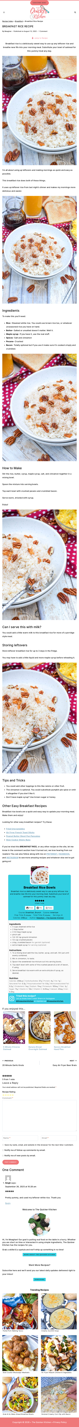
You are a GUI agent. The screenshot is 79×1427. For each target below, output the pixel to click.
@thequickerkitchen (25, 1001)
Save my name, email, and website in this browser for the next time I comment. (39, 1145)
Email (45, 1138)
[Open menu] (4, 12)
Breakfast (19, 21)
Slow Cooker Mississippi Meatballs (16, 1372)
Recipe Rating (8, 1092)
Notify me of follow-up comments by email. (24, 1150)
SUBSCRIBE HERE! (39, 2)
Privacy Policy (60, 1422)
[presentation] (20, 1311)
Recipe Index (7, 21)
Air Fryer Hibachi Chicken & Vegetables (56, 1372)
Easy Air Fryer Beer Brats (65, 1063)
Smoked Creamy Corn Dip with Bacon (55, 1414)
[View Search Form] (75, 12)
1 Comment (43, 31)
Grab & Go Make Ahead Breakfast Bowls (18, 1414)
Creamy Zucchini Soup (50, 1331)
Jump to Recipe (40, 38)
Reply (8, 1203)
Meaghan (8, 31)
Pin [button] (40, 908)
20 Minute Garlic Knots (13, 1063)
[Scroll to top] (74, 1419)
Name (6, 1138)
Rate (50, 908)
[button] (36, 901)
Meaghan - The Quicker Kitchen (50, 918)
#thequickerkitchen (55, 1001)
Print (31, 908)
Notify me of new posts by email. (20, 1155)
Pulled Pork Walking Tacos (13, 1331)
